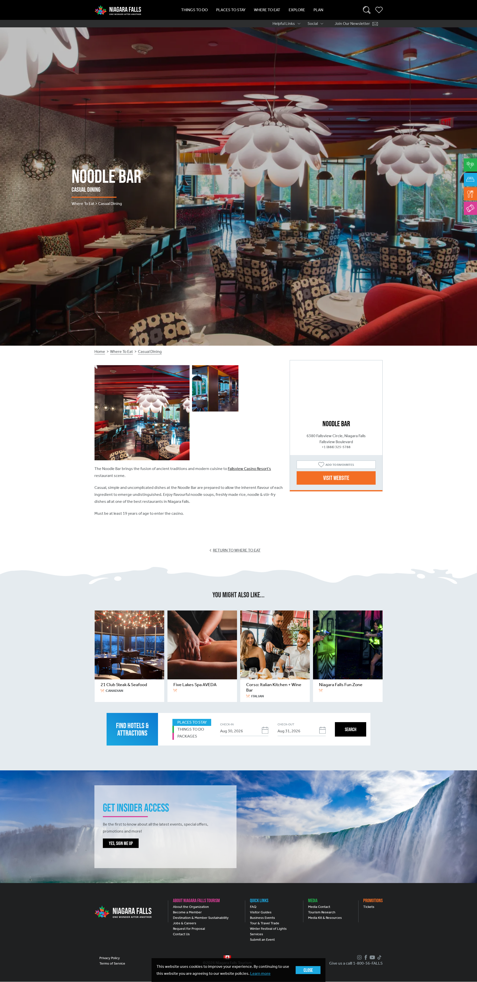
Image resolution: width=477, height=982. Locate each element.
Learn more (260, 973)
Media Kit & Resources (325, 918)
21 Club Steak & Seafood (124, 684)
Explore (297, 9)
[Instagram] (359, 957)
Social (313, 23)
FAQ (253, 907)
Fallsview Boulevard (336, 441)
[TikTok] (379, 957)
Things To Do (194, 9)
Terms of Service (112, 963)
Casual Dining (150, 351)
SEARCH (350, 729)
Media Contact (319, 907)
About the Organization (191, 907)
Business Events (262, 918)
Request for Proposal (189, 929)
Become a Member (187, 912)
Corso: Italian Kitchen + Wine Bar (273, 687)
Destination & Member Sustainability (201, 918)
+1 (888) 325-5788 (336, 447)
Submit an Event (262, 939)
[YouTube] (371, 957)
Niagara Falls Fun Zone (340, 684)
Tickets (368, 907)
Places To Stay (230, 9)
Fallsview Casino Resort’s (249, 468)
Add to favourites (339, 465)
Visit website (336, 477)
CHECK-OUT (286, 724)
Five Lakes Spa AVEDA (195, 684)
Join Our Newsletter (352, 23)
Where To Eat (267, 9)
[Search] (366, 10)
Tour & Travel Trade (264, 923)
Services (256, 934)
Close (308, 970)
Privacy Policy (109, 958)
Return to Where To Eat (237, 550)
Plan (318, 9)
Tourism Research (321, 912)
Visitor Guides (261, 912)
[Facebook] (365, 957)
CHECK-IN (227, 724)
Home (99, 351)
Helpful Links (284, 23)
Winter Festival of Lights (268, 929)
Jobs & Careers (184, 923)
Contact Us (181, 934)
